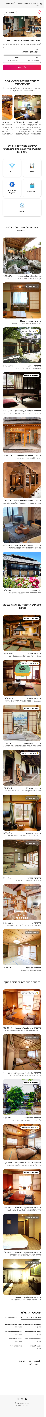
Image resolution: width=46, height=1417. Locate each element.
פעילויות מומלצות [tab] (11, 1317)
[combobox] (22, 51)
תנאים (18, 1405)
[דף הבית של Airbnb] (39, 12)
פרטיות (25, 1405)
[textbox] (32, 60)
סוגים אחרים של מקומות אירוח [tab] (31, 1317)
